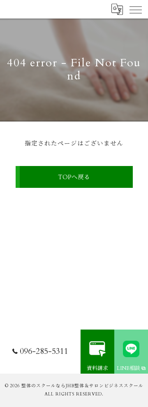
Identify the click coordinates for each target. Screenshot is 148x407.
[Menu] (135, 9)
